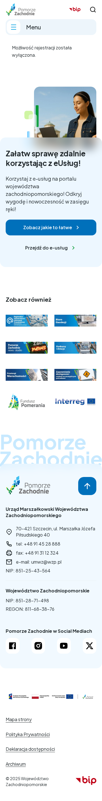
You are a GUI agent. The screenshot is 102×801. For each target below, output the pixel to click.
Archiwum (16, 764)
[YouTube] (64, 646)
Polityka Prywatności (28, 734)
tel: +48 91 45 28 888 (38, 544)
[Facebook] (13, 646)
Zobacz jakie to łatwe (47, 227)
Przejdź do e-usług (46, 248)
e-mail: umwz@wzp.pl (38, 562)
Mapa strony (19, 719)
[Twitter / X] (90, 646)
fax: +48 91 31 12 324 (37, 553)
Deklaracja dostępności (30, 749)
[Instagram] (38, 646)
